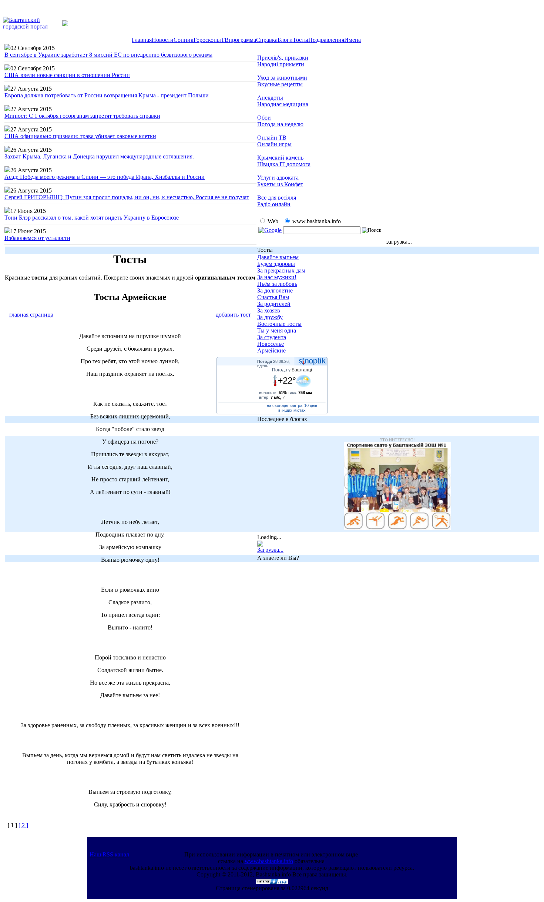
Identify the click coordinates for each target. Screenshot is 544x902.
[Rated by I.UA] (272, 882)
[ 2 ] (23, 825)
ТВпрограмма (238, 40)
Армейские (271, 350)
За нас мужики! (276, 277)
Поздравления (326, 40)
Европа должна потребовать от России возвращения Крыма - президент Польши (106, 95)
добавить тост (233, 314)
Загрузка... (270, 550)
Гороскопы (207, 40)
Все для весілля (276, 197)
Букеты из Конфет (280, 184)
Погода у (292, 370)
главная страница (31, 314)
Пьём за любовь (277, 284)
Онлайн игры (274, 144)
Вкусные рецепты (280, 84)
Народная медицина (282, 104)
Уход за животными (282, 77)
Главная (142, 40)
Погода (264, 361)
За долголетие (275, 290)
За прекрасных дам (281, 270)
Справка (267, 40)
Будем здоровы (276, 264)
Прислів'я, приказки (282, 57)
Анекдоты (270, 97)
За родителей (274, 304)
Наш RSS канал (109, 854)
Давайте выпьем (278, 257)
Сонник (184, 40)
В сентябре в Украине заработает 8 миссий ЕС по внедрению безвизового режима (108, 54)
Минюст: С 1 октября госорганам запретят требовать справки (82, 116)
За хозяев (268, 310)
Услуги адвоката (278, 177)
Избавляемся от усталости (37, 238)
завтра (296, 405)
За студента (271, 337)
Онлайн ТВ (271, 137)
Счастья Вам (273, 297)
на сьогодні (277, 405)
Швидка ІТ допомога (283, 164)
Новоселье (270, 344)
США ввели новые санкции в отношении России (67, 75)
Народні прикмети (280, 64)
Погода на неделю (280, 124)
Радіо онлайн (274, 204)
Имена (352, 40)
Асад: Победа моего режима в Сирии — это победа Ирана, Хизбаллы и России (104, 177)
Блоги (285, 40)
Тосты (300, 40)
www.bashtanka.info (269, 861)
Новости (163, 40)
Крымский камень (280, 157)
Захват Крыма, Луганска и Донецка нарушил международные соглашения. (99, 156)
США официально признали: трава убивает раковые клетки (80, 136)
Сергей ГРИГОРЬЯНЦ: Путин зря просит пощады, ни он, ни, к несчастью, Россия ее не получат (126, 197)
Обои (264, 117)
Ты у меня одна (276, 330)
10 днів (310, 405)
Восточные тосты (279, 324)
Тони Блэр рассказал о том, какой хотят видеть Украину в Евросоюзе (91, 217)
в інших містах (292, 410)
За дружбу (270, 317)
